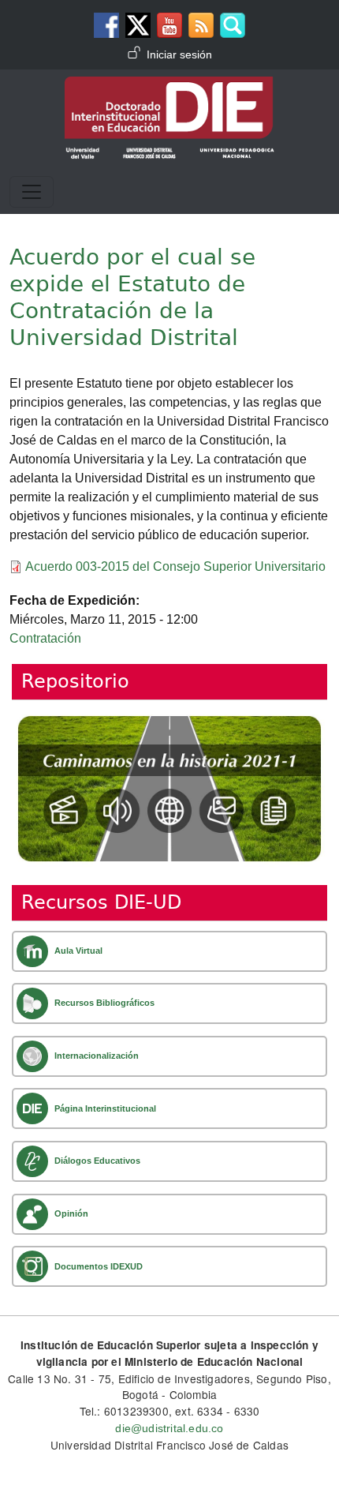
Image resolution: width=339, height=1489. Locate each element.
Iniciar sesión (179, 55)
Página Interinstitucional (105, 1108)
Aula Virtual (78, 950)
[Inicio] (169, 87)
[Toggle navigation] (31, 192)
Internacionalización (96, 1055)
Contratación (45, 638)
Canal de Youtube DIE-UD (169, 25)
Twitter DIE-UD (138, 25)
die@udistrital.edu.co (169, 1429)
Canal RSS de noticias (201, 25)
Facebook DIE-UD (106, 25)
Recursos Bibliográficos (104, 1002)
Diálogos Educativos (97, 1160)
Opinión (71, 1213)
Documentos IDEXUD (98, 1266)
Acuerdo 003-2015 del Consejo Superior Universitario (175, 566)
